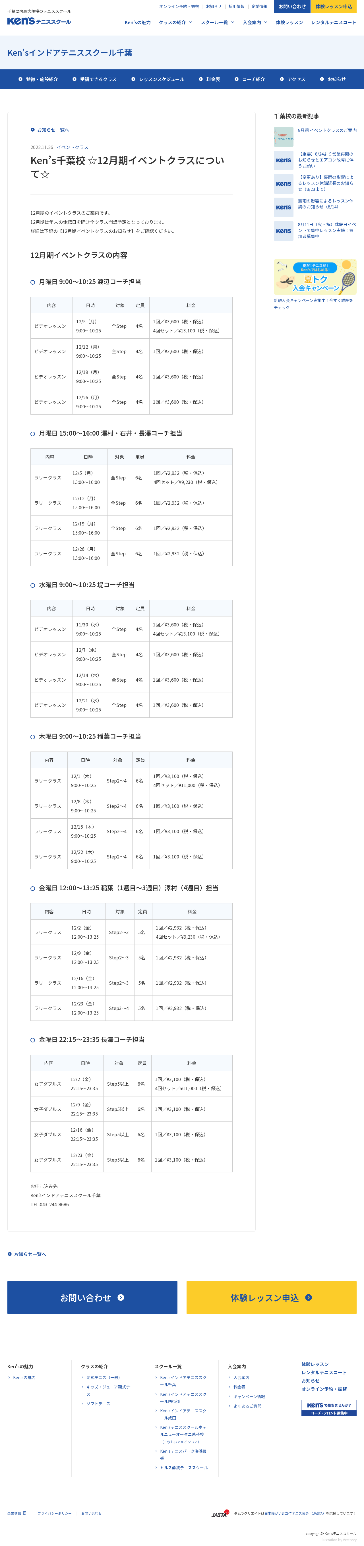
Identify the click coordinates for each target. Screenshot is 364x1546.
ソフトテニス (98, 1403)
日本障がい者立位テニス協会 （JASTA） (295, 1513)
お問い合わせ (292, 6)
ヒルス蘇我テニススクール (184, 1467)
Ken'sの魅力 (138, 22)
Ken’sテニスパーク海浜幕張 (183, 1454)
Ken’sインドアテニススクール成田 (183, 1414)
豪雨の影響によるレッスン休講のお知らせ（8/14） (325, 204)
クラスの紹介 (172, 22)
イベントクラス (72, 147)
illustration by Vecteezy (339, 1539)
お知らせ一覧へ (53, 129)
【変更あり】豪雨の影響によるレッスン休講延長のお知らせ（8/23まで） (325, 183)
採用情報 (237, 6)
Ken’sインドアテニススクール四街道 (183, 1397)
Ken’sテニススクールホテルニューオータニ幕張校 (183, 1434)
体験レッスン (289, 22)
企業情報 (259, 6)
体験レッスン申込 (334, 6)
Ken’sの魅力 (20, 1366)
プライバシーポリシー (55, 1513)
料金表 (239, 1387)
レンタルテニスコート (334, 22)
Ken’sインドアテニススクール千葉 (69, 52)
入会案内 (252, 22)
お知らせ (214, 6)
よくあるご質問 (247, 1406)
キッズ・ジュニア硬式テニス (110, 1390)
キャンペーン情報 (249, 1396)
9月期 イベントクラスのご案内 (327, 130)
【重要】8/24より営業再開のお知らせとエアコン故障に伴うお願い (325, 160)
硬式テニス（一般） (104, 1377)
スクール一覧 (214, 22)
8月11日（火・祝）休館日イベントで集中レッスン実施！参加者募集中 (327, 230)
